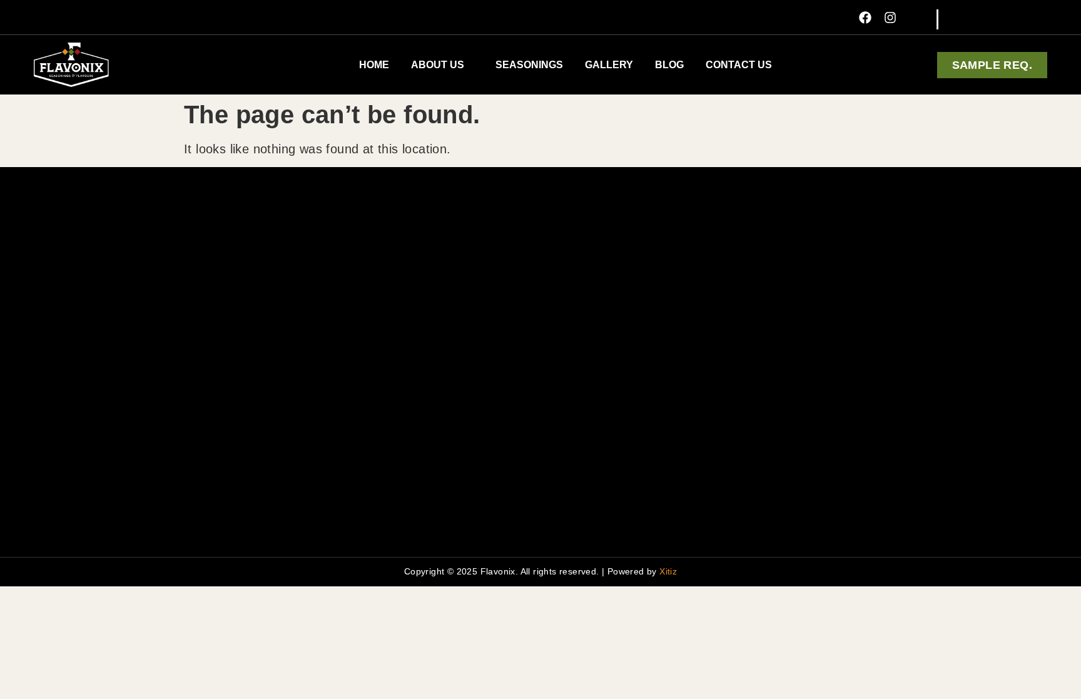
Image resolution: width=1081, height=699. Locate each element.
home (374, 64)
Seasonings (529, 64)
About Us (437, 64)
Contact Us (739, 64)
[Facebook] (865, 17)
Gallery (609, 64)
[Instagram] (890, 17)
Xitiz (668, 571)
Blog (669, 64)
